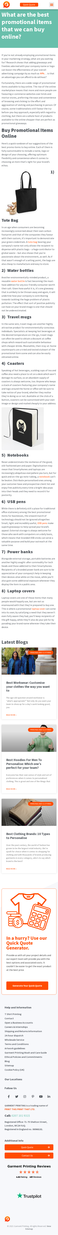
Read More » (11, 715)
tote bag (32, 241)
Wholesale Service (14, 1039)
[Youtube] (41, 1097)
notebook (44, 476)
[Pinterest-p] (33, 1097)
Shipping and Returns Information (23, 1031)
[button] (29, 5)
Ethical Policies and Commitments (23, 1056)
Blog (7, 1061)
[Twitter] (17, 1097)
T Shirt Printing (13, 1014)
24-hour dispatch (14, 1035)
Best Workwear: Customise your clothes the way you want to (28, 686)
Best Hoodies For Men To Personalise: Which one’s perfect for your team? (24, 764)
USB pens (42, 523)
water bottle (18, 281)
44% (41, 73)
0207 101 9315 (21, 1115)
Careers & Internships (16, 1026)
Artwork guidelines (15, 1048)
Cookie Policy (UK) (14, 1069)
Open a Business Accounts (19, 1022)
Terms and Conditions (17, 1044)
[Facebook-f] (9, 1097)
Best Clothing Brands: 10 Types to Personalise (28, 836)
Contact (9, 1018)
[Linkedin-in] (49, 1097)
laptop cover (38, 608)
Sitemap (9, 1065)
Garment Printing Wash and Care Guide (26, 1052)
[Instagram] (25, 1097)
